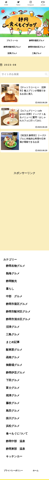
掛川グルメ (13, 418)
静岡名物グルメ (15, 265)
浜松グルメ (13, 425)
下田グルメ (13, 380)
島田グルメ (13, 410)
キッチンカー (14, 456)
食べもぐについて (17, 433)
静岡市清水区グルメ (18, 319)
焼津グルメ (13, 395)
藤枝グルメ (13, 402)
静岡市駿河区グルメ (18, 311)
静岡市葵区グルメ (17, 303)
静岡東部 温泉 (15, 448)
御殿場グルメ (14, 364)
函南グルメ (13, 357)
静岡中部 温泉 (15, 441)
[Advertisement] (24, 161)
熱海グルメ (13, 273)
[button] (46, 74)
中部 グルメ (14, 296)
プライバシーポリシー (13, 470)
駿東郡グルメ (14, 349)
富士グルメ (13, 387)
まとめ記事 (13, 341)
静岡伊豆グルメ (15, 372)
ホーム (36, 470)
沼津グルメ (13, 326)
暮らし (10, 288)
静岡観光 (11, 280)
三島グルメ (13, 334)
